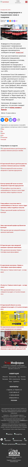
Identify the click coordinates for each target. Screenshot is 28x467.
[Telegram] (12, 21)
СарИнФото (16, 381)
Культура (23, 379)
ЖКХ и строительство (14, 379)
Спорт (10, 381)
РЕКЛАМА (14, 400)
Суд (19, 376)
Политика (23, 376)
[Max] (25, 440)
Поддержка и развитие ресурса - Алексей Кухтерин (14, 461)
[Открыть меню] (26, 2)
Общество (5, 376)
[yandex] (8, 444)
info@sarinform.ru (14, 397)
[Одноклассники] (10, 21)
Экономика (5, 379)
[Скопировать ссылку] (17, 21)
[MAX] (14, 21)
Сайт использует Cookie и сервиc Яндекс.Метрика (14, 429)
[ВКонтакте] (8, 21)
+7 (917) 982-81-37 (14, 392)
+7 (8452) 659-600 (14, 395)
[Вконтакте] (7, 440)
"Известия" (19, 52)
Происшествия (12, 376)
